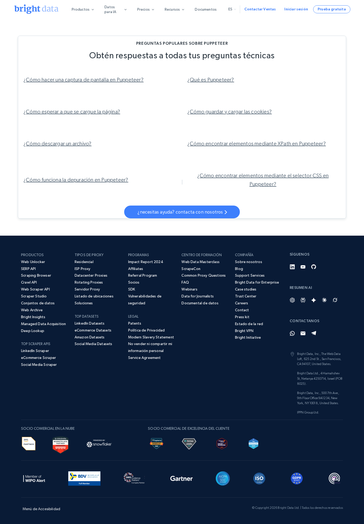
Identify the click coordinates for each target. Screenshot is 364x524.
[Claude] (324, 300)
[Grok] (335, 300)
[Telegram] (313, 333)
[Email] (303, 333)
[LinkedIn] (292, 266)
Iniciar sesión (296, 9)
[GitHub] (313, 266)
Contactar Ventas (260, 9)
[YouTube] (303, 266)
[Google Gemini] (313, 300)
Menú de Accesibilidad (41, 509)
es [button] (230, 9)
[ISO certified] (259, 477)
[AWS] (28, 442)
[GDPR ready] (296, 477)
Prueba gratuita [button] (332, 9)
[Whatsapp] (292, 333)
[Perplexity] (303, 300)
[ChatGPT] (292, 300)
